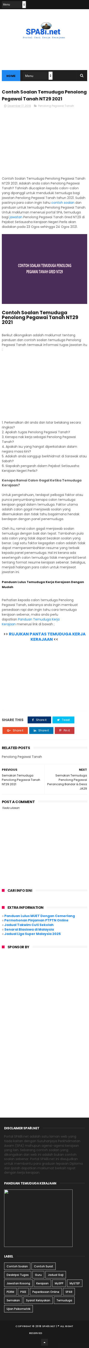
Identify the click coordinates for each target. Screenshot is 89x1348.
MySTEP (75, 1283)
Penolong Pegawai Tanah (56, 106)
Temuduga (64, 1300)
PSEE (23, 1292)
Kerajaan (42, 1283)
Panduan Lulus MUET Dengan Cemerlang (39, 916)
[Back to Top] (44, 1342)
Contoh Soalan (17, 1266)
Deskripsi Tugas (18, 1275)
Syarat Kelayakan (38, 1300)
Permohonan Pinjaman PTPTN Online (36, 920)
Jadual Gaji (55, 1275)
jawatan (16, 217)
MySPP (59, 1283)
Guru (38, 1275)
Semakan (13, 1300)
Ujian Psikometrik (18, 1309)
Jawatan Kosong (18, 1283)
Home (11, 76)
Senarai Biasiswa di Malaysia (29, 929)
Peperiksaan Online (45, 1292)
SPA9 (68, 1292)
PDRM (10, 1292)
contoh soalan (62, 202)
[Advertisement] (44, 144)
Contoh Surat (43, 1266)
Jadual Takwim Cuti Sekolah (29, 925)
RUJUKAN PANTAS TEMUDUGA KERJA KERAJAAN (47, 636)
